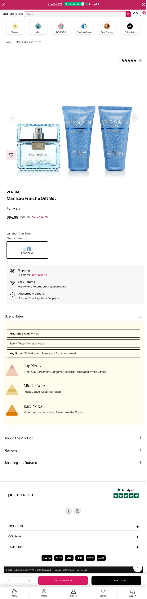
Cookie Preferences (64, 570)
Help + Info (15, 547)
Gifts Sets (130, 32)
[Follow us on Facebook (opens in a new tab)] (68, 511)
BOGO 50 (61, 32)
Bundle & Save (84, 32)
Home (8, 42)
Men (38, 32)
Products (15, 526)
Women (15, 32)
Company (14, 536)
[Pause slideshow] (3, 4)
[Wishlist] (135, 14)
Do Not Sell (82, 570)
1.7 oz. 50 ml (27, 253)
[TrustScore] (126, 494)
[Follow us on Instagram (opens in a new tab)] (77, 511)
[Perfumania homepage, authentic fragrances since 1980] (13, 13)
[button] (142, 13)
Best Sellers (107, 32)
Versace (15, 192)
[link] (137, 567)
